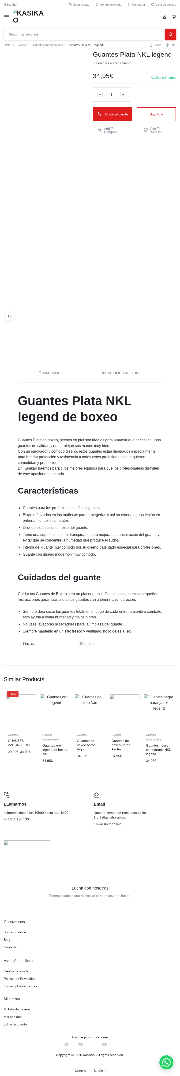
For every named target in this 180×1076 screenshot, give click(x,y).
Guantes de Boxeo (51, 594)
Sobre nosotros (15, 932)
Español (81, 1070)
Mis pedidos (13, 1017)
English (99, 1070)
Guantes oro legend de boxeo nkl (54, 750)
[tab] (49, 372)
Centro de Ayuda (110, 4)
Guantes (21, 45)
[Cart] (174, 17)
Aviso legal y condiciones (90, 1037)
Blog (7, 940)
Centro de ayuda (16, 971)
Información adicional (122, 372)
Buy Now (156, 114)
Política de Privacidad (20, 979)
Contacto (10, 947)
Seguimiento (81, 4)
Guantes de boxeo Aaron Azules (121, 745)
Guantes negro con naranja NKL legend (158, 750)
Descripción (49, 372)
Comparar (138, 4)
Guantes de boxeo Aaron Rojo (86, 745)
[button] (113, 130)
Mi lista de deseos (17, 1009)
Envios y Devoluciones (20, 986)
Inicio (7, 45)
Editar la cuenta (15, 1024)
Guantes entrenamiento (48, 45)
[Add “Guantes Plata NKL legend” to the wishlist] (157, 130)
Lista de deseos (166, 4)
